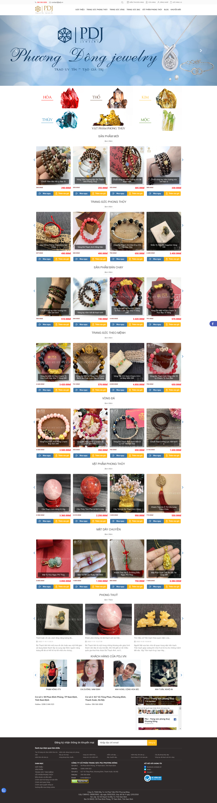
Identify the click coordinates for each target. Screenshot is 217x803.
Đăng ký (152, 672)
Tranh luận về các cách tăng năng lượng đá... (54, 567)
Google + (150, 702)
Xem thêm (108, 70)
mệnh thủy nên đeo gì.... (138, 684)
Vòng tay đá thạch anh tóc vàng (164, 687)
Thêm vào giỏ (63, 123)
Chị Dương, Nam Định (90, 619)
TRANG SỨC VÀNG (117, 10)
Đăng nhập (164, 2)
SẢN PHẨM (39, 699)
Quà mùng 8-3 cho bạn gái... (139, 687)
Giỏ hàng (177, 2)
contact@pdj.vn (57, 2)
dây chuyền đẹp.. (112, 687)
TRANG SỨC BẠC (133, 10)
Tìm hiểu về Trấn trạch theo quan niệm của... (152, 567)
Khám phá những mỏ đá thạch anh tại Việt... (103, 567)
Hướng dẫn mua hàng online (45, 717)
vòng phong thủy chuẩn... (66, 687)
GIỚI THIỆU (80, 10)
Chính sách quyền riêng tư (44, 714)
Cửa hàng (152, 2)
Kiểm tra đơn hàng (137, 2)
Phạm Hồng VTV (53, 619)
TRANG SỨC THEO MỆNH (44, 702)
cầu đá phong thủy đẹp (162, 684)
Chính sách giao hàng (42, 712)
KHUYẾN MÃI (176, 10)
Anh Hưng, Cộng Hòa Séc (127, 619)
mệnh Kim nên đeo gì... (42, 687)
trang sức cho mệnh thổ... (91, 687)
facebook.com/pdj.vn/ (154, 696)
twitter (149, 699)
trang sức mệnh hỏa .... (90, 684)
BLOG (166, 10)
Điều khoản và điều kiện (43, 707)
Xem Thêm (108, 529)
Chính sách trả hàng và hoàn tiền (46, 709)
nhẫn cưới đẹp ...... (112, 684)
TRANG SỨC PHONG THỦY (97, 10)
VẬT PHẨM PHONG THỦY (152, 10)
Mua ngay (47, 123)
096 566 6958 (42, 2)
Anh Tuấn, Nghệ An (164, 619)
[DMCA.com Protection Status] (79, 711)
